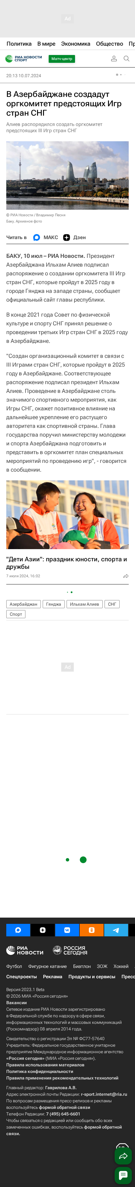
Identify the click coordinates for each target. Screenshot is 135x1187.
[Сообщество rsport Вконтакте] (67, 930)
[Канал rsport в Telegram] (116, 930)
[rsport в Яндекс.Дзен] (43, 930)
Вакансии (16, 1002)
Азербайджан (23, 604)
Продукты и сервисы (91, 976)
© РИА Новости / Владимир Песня (35, 215)
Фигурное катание (47, 966)
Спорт (16, 614)
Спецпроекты (21, 976)
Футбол (14, 966)
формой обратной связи (64, 1107)
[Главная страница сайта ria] (7, 59)
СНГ (112, 604)
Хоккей (121, 966)
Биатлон (82, 966)
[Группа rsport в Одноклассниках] (92, 930)
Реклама (52, 976)
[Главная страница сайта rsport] (37, 59)
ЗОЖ (102, 966)
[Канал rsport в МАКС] (18, 930)
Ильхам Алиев (84, 604)
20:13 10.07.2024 (23, 75)
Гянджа (53, 604)
